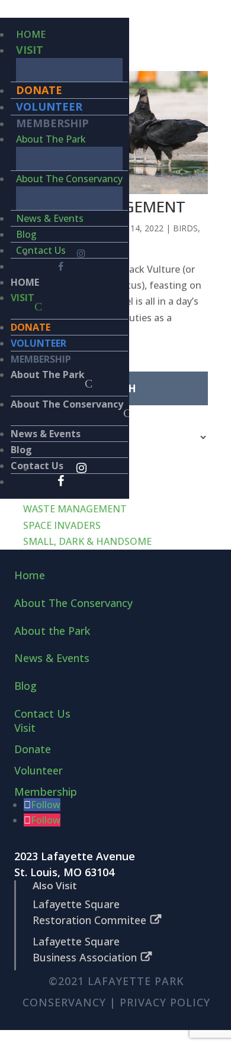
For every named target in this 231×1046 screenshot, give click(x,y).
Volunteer (38, 770)
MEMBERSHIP (52, 123)
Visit (25, 728)
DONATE (39, 90)
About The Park (51, 139)
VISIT (29, 50)
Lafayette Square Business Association (85, 949)
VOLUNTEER (49, 106)
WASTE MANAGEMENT (75, 508)
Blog (26, 234)
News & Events (50, 218)
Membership (45, 791)
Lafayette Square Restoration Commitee (89, 912)
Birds (185, 228)
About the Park (52, 631)
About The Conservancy (69, 178)
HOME (31, 34)
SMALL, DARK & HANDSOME (87, 541)
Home (29, 575)
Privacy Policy (165, 1002)
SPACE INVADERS (62, 525)
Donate (32, 749)
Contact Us (41, 250)
